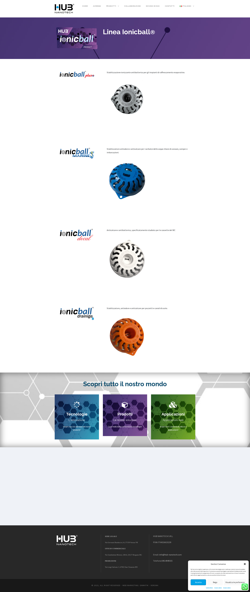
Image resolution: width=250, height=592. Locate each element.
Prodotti (111, 6)
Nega (215, 582)
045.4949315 (167, 560)
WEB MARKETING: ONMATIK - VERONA (140, 585)
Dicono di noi (153, 6)
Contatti (170, 6)
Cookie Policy (209, 587)
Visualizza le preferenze (235, 582)
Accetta (198, 582)
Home (85, 6)
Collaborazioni (132, 6)
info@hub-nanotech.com (170, 554)
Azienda (97, 6)
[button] (244, 564)
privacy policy (218, 587)
